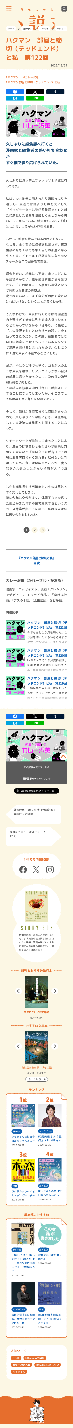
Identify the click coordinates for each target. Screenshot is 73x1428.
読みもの (27, 28)
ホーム (11, 28)
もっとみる (34, 1079)
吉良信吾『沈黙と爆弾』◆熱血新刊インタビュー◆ (23, 1319)
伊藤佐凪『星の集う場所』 (50, 1257)
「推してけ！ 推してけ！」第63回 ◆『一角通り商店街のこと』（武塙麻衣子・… (23, 1263)
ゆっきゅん (19, 1371)
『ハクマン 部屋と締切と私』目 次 (36, 560)
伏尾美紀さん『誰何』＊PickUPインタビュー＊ (50, 1139)
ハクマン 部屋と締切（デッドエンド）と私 (34, 82)
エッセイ (44, 28)
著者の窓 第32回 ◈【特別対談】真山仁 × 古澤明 (35, 812)
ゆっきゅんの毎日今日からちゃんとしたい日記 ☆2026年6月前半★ (50, 1193)
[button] (18, 991)
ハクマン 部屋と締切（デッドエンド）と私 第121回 (47, 625)
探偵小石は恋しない (47, 1365)
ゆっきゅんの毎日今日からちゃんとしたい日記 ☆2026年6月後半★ (23, 1139)
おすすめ (17, 1249)
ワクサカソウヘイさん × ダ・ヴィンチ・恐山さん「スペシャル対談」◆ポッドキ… (23, 1194)
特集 (15, 1186)
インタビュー (45, 1131)
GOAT (16, 1358)
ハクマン (61, 28)
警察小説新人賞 (21, 1365)
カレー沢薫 (32, 77)
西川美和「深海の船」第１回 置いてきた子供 (50, 1319)
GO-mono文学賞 (34, 1358)
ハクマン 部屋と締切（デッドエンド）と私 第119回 (47, 680)
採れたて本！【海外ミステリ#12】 (27, 834)
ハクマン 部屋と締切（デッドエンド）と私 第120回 (47, 653)
